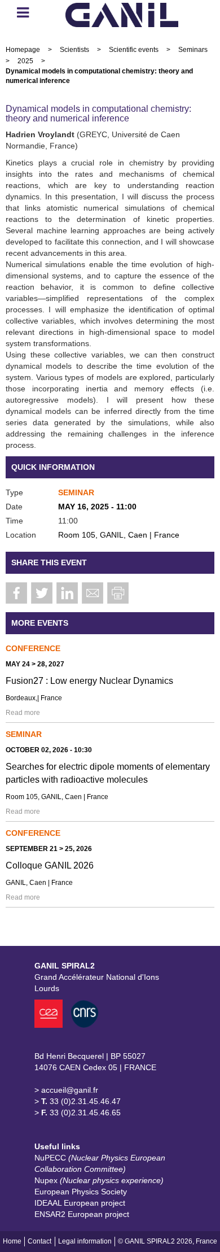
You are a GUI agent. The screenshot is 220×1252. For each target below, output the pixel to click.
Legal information (85, 1241)
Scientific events (134, 50)
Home (12, 1241)
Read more (23, 713)
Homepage (23, 50)
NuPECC (99, 1163)
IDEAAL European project (79, 1202)
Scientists (74, 50)
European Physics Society (80, 1191)
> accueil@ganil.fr (66, 1089)
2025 (25, 61)
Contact (39, 1241)
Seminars (193, 50)
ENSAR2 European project (81, 1214)
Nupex (99, 1180)
